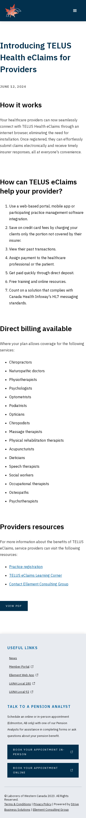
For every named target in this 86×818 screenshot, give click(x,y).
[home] (31, 10)
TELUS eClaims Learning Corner (35, 575)
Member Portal (19, 667)
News (13, 658)
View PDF (14, 606)
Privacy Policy (42, 804)
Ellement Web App (21, 675)
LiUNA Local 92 (19, 692)
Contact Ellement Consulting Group (38, 584)
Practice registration (26, 566)
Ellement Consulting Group (51, 810)
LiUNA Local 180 (20, 683)
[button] (75, 10)
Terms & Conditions (17, 804)
